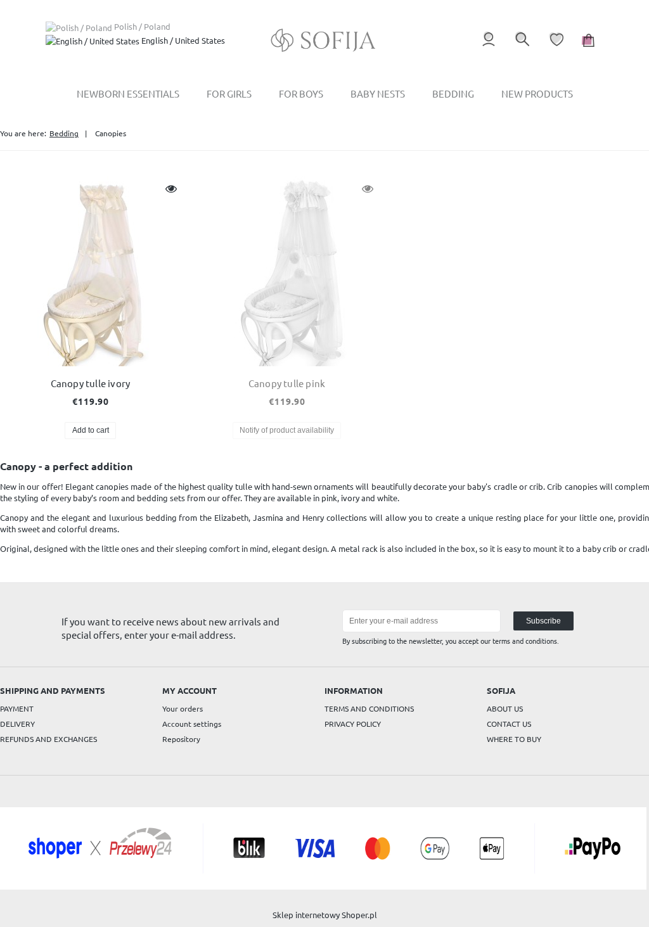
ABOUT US (505, 708)
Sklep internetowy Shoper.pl (325, 914)
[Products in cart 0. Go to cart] (586, 46)
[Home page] (325, 40)
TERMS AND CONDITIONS (369, 708)
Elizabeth (231, 517)
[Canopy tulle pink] (286, 271)
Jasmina (268, 517)
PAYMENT (17, 708)
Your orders (182, 708)
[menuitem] (128, 93)
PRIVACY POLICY (352, 724)
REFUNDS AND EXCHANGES (48, 739)
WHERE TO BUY (514, 739)
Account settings (191, 724)
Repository (181, 739)
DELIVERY (17, 724)
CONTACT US (509, 724)
